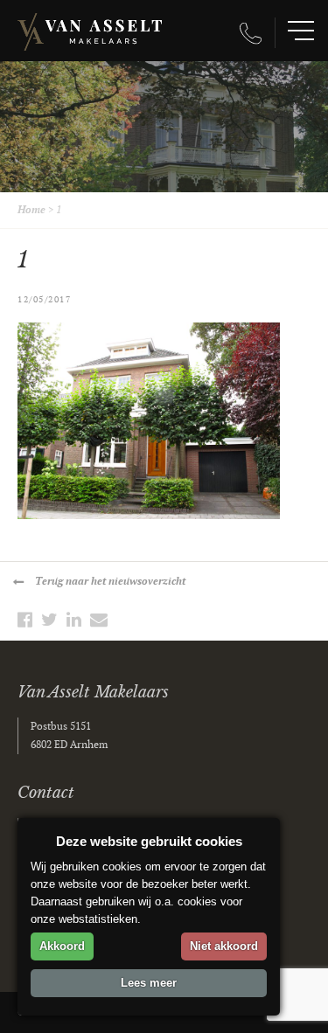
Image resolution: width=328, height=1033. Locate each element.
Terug (110, 581)
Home (31, 210)
